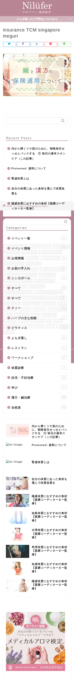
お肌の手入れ (38, 268)
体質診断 (38, 367)
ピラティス (38, 327)
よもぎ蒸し (38, 338)
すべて (38, 288)
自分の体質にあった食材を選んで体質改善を (38, 191)
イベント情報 (38, 248)
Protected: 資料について (28, 168)
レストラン (38, 348)
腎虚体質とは (20, 178)
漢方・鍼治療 (38, 397)
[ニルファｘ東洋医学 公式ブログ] (37, 13)
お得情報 (38, 258)
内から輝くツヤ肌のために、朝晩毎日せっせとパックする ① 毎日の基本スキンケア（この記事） (38, 153)
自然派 (38, 407)
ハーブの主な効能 (38, 318)
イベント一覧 (38, 238)
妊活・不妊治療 (38, 377)
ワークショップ (38, 357)
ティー (38, 308)
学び (38, 387)
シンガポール (38, 278)
